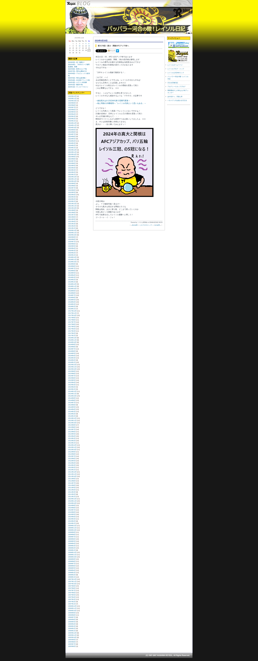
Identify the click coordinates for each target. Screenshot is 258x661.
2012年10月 (72, 449)
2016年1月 (72, 362)
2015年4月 (72, 382)
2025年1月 (72, 121)
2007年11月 (72, 581)
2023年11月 (72, 152)
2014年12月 (72, 391)
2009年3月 (72, 546)
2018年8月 (72, 293)
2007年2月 (72, 601)
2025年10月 (72, 101)
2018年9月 (72, 291)
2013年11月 (72, 420)
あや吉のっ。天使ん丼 (175, 96)
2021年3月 (72, 224)
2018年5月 (72, 300)
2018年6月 (72, 297)
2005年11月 (72, 635)
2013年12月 (72, 418)
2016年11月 (72, 340)
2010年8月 (72, 507)
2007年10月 (72, 584)
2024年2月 (72, 145)
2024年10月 (72, 127)
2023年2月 (72, 172)
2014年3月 (72, 411)
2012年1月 (72, 469)
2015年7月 (72, 376)
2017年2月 (72, 333)
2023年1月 (72, 174)
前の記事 (135, 225)
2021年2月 (72, 226)
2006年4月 (72, 624)
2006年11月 (72, 608)
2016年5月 (72, 353)
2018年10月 (72, 288)
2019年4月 (72, 275)
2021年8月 (72, 212)
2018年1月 (72, 308)
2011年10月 (72, 476)
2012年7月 (72, 456)
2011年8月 (72, 481)
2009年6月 (72, 539)
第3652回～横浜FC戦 (75, 84)
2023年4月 (72, 168)
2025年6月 (72, 109)
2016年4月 (72, 355)
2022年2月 (72, 199)
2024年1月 (72, 147)
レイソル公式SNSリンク (176, 72)
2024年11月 (72, 125)
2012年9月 (72, 452)
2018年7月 (72, 295)
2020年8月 (72, 239)
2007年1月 (72, 604)
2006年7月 (72, 617)
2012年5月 (72, 461)
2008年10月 (72, 557)
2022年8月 (72, 185)
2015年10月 (72, 369)
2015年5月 (72, 380)
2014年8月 (72, 400)
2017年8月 (72, 320)
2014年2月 (72, 414)
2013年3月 (72, 438)
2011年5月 (72, 487)
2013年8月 (72, 427)
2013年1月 (72, 443)
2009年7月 (72, 537)
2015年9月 (72, 371)
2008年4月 (72, 570)
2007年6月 (72, 592)
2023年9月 (72, 156)
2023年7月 (72, 161)
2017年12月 (72, 311)
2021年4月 (72, 221)
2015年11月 (72, 367)
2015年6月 (72, 378)
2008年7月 (72, 563)
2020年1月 (72, 255)
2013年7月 (72, 429)
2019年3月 (72, 277)
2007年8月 (72, 588)
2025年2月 (72, 118)
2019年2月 (72, 279)
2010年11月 (72, 501)
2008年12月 (72, 552)
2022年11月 (72, 179)
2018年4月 (72, 302)
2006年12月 (72, 606)
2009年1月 (72, 550)
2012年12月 (72, 445)
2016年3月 (72, 358)
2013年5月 (72, 434)
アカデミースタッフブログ (176, 86)
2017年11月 (72, 313)
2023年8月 (72, 159)
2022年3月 (72, 197)
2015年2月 (72, 387)
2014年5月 (72, 407)
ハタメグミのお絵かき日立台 (177, 100)
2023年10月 (72, 154)
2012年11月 (72, 447)
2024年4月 (72, 141)
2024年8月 (72, 132)
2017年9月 (72, 317)
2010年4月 (72, 516)
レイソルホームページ (175, 65)
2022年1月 (72, 201)
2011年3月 (72, 492)
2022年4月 (72, 194)
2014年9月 (72, 398)
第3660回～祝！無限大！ (76, 62)
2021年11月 (72, 206)
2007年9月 (72, 586)
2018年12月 (72, 284)
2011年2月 (72, 494)
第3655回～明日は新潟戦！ (77, 78)
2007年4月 (72, 597)
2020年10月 (72, 235)
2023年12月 (72, 150)
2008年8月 (72, 561)
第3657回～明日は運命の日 (77, 71)
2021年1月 (72, 228)
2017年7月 (72, 322)
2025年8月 (72, 105)
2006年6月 (72, 619)
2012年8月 (72, 454)
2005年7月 (72, 644)
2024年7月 (72, 134)
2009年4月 (72, 543)
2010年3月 (72, 519)
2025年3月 (72, 116)
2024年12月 (72, 123)
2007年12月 (72, 579)
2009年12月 (72, 525)
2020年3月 (72, 250)
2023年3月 (72, 170)
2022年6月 (72, 190)
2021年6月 (72, 217)
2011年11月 (72, 474)
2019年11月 (72, 259)
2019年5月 (72, 273)
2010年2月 (72, 521)
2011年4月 (72, 490)
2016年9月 (72, 344)
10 (79, 46)
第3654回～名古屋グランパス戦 (79, 80)
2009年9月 (72, 532)
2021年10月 (72, 208)
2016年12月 (72, 338)
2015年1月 (72, 389)
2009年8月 (72, 534)
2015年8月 (72, 373)
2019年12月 (72, 257)
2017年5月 (72, 326)
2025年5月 (72, 112)
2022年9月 (72, 183)
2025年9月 (72, 103)
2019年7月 (72, 268)
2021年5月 (72, 219)
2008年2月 (72, 575)
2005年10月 (72, 637)
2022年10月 (72, 181)
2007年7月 (72, 590)
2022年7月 (72, 188)
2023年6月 (72, 163)
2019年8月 (72, 266)
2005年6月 (72, 646)
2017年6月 (72, 324)
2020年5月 (72, 246)
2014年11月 (72, 393)
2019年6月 (72, 270)
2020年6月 (72, 244)
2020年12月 (72, 230)
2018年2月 (72, 306)
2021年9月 (72, 210)
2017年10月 (72, 315)
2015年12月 (72, 364)
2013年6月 (72, 431)
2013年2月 (72, 440)
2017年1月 (72, 335)
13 (89, 46)
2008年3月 (72, 572)
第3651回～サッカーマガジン (78, 87)
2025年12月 (72, 96)
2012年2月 (72, 467)
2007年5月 (72, 595)
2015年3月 (72, 385)
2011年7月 (72, 483)
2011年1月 (72, 496)
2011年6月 (72, 485)
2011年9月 (72, 478)
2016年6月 (72, 351)
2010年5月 (72, 514)
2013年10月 (72, 423)
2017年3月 (72, 331)
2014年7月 (72, 402)
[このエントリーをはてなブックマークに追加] (118, 52)
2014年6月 (72, 405)
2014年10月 (72, 396)
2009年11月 (72, 528)
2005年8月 (72, 642)
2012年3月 (72, 465)
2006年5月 (72, 622)
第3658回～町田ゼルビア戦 (77, 69)
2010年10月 (72, 503)
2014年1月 (72, 416)
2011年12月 (72, 472)
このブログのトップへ (146, 225)
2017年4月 (72, 329)
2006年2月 (72, 628)
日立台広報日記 (173, 82)
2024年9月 (72, 130)
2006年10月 (72, 610)
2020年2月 (72, 253)
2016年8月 (72, 346)
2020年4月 (72, 248)
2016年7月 (72, 349)
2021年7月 (72, 215)
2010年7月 (72, 510)
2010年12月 (72, 499)
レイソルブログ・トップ (176, 69)
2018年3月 (72, 304)
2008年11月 (72, 554)
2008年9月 (72, 559)
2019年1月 (72, 282)
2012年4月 (72, 463)
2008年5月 (72, 568)
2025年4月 (72, 114)
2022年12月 (72, 177)
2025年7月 (72, 107)
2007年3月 (72, 599)
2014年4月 (72, 409)
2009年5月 (72, 541)
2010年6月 (72, 512)
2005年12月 (72, 633)
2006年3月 (72, 626)
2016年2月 (72, 360)
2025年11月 (72, 98)
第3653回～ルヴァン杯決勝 (77, 82)
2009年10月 (72, 530)
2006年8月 (72, 615)
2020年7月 (72, 241)
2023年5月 (72, 165)
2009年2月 (72, 548)
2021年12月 (72, 203)
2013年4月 (72, 436)
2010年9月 (72, 505)
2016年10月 (72, 342)
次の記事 (157, 225)
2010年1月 (72, 523)
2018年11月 (72, 286)
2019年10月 (72, 262)
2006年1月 (72, 630)
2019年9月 (72, 264)
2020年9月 (72, 237)
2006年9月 (72, 613)
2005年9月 (72, 639)
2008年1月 (72, 577)
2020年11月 (72, 232)
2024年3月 (72, 143)
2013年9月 (72, 425)
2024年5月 (72, 139)
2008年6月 (72, 566)
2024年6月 (72, 136)
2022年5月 (72, 192)
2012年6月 (72, 458)
